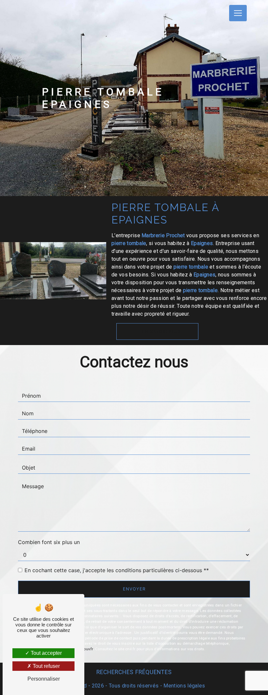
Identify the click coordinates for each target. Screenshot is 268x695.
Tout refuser (45, 666)
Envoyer (134, 588)
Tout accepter (45, 653)
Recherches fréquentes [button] (134, 672)
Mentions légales (183, 686)
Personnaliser (43, 679)
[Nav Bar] (238, 13)
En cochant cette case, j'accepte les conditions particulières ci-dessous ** (117, 570)
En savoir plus (160, 331)
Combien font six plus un (49, 542)
